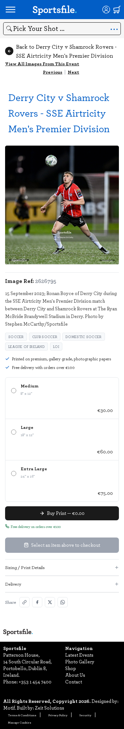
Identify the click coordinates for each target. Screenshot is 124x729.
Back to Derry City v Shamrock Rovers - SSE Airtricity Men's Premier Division (66, 51)
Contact (73, 681)
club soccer (44, 336)
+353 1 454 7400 (35, 681)
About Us (75, 675)
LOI (56, 346)
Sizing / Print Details (25, 567)
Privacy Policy (57, 715)
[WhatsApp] (63, 602)
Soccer (16, 336)
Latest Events (79, 655)
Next (73, 72)
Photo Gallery (79, 661)
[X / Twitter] (50, 602)
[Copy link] (24, 602)
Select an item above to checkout (65, 545)
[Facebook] (37, 602)
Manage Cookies (19, 722)
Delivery (13, 584)
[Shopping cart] (117, 9)
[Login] (106, 9)
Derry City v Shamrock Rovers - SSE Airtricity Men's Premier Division (59, 112)
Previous (52, 72)
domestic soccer (83, 336)
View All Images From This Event (42, 63)
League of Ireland (26, 346)
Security (85, 715)
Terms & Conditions (22, 715)
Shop (70, 668)
